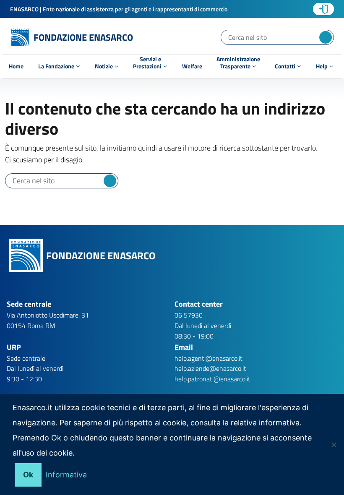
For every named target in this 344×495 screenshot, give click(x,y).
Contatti (286, 66)
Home (16, 66)
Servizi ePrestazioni (148, 63)
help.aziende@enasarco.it (210, 368)
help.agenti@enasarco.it (208, 358)
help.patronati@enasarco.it (212, 379)
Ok (28, 474)
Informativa (66, 474)
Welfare (192, 66)
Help (322, 66)
